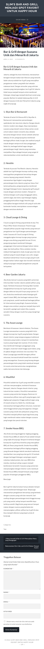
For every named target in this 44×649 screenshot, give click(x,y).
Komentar (8, 569)
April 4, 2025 (8, 59)
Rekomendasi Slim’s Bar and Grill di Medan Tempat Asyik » (22, 547)
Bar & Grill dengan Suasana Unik (17, 529)
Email (6, 602)
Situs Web (8, 611)
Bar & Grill (14, 525)
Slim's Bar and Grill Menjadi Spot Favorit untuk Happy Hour (22, 8)
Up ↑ (23, 644)
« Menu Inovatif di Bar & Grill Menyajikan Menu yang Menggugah (21, 539)
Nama (6, 592)
